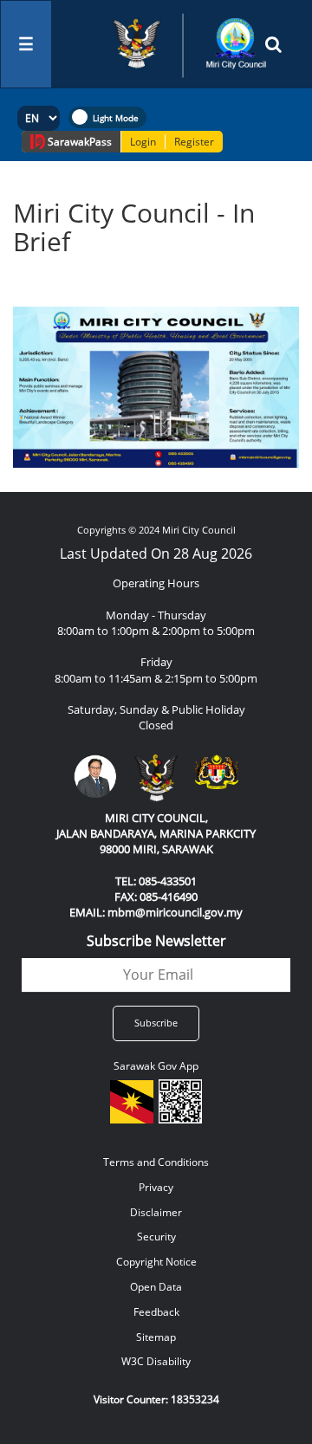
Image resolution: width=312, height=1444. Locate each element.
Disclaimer (156, 1212)
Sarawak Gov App (156, 1066)
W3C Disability (156, 1361)
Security (156, 1236)
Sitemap (156, 1337)
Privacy (156, 1187)
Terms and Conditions (156, 1162)
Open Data (156, 1286)
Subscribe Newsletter (156, 940)
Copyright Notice (156, 1261)
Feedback (156, 1312)
